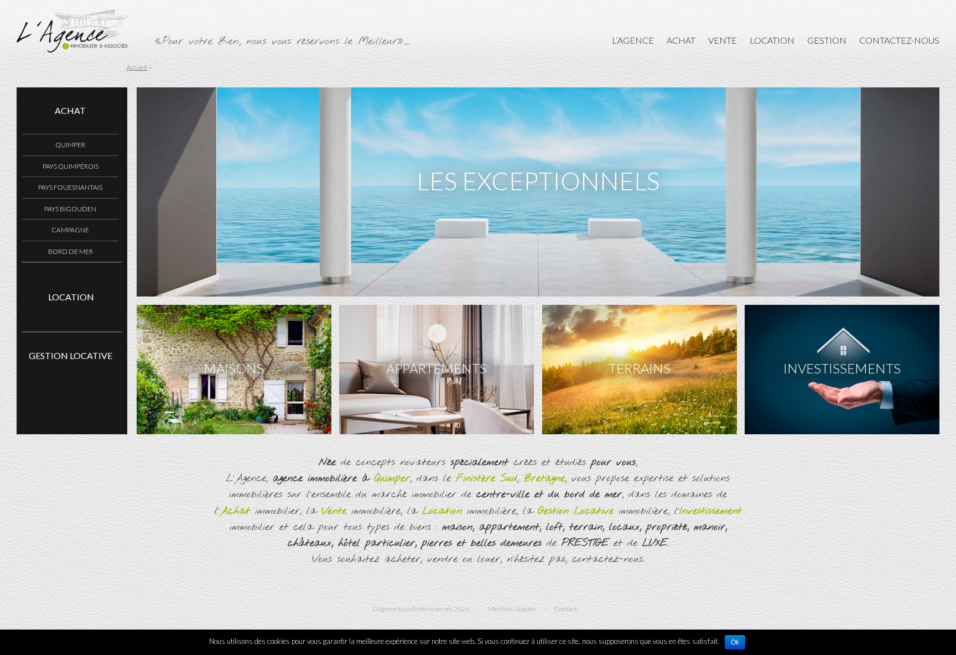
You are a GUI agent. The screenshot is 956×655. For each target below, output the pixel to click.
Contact (565, 609)
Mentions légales (512, 609)
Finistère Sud (486, 478)
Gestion (826, 40)
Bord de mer (70, 251)
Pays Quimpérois (70, 166)
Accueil (137, 67)
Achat (681, 40)
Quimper (70, 145)
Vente (722, 40)
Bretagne (544, 478)
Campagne (70, 230)
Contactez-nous (899, 40)
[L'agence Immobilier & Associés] (72, 49)
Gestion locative (70, 355)
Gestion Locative (576, 511)
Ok (735, 642)
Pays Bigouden (70, 209)
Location (772, 40)
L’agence (633, 40)
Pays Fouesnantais (70, 187)
